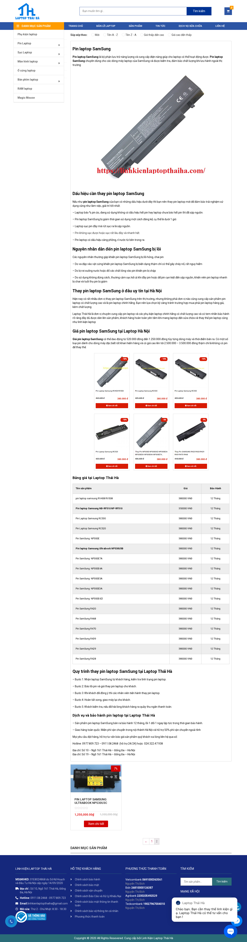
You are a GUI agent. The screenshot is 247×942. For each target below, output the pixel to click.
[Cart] (228, 11)
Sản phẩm (135, 25)
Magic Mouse (26, 97)
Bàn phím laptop (28, 79)
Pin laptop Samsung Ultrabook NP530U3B (99, 548)
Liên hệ (220, 25)
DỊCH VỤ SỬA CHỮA (190, 25)
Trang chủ (76, 25)
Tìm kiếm (199, 11)
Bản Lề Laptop (105, 25)
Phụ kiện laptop (27, 34)
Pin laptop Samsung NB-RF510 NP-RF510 (99, 508)
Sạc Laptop (25, 52)
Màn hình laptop (28, 61)
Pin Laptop (24, 43)
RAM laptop (25, 88)
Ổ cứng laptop (26, 70)
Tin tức (160, 25)
